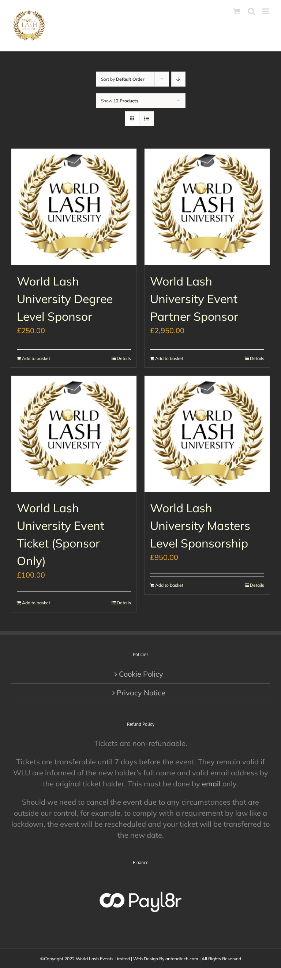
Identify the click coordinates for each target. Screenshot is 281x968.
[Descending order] (178, 79)
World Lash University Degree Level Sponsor (65, 299)
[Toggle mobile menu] (266, 11)
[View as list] (146, 119)
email (211, 783)
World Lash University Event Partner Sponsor (194, 299)
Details (124, 358)
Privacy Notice (141, 692)
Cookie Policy (141, 673)
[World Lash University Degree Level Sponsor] (73, 207)
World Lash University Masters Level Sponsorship (200, 525)
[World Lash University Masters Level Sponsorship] (207, 434)
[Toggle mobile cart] (236, 11)
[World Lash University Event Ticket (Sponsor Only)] (73, 434)
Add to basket (36, 358)
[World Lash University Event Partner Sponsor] (207, 207)
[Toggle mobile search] (251, 11)
